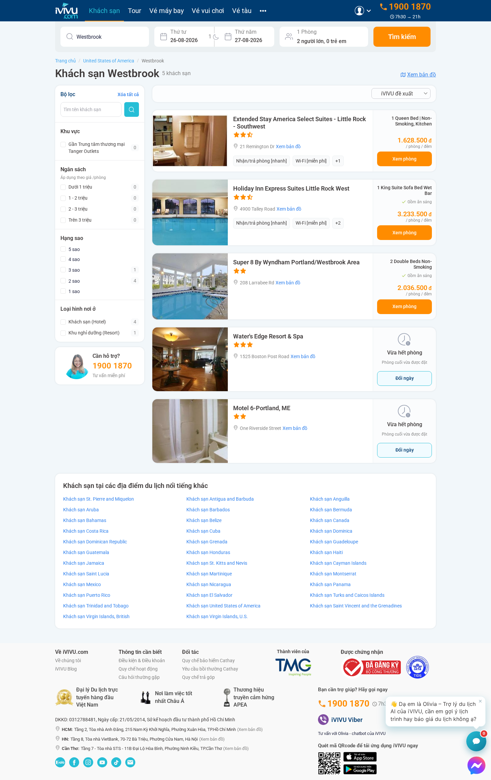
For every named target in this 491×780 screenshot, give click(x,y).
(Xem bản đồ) (250, 729)
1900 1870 (112, 365)
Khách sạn (104, 11)
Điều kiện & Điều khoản (142, 660)
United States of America (108, 60)
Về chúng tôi (68, 660)
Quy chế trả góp (198, 677)
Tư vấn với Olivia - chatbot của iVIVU (351, 733)
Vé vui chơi (208, 11)
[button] (435, 711)
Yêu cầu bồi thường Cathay (210, 669)
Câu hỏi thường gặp (139, 677)
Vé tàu (242, 11)
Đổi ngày (404, 378)
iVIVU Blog (66, 669)
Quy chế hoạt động (138, 669)
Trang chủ (65, 60)
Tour (134, 11)
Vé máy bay (166, 11)
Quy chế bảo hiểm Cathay (208, 660)
